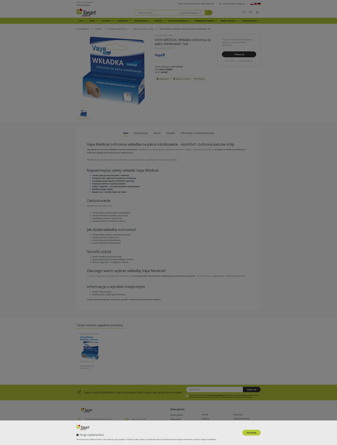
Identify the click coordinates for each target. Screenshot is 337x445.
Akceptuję (251, 432)
